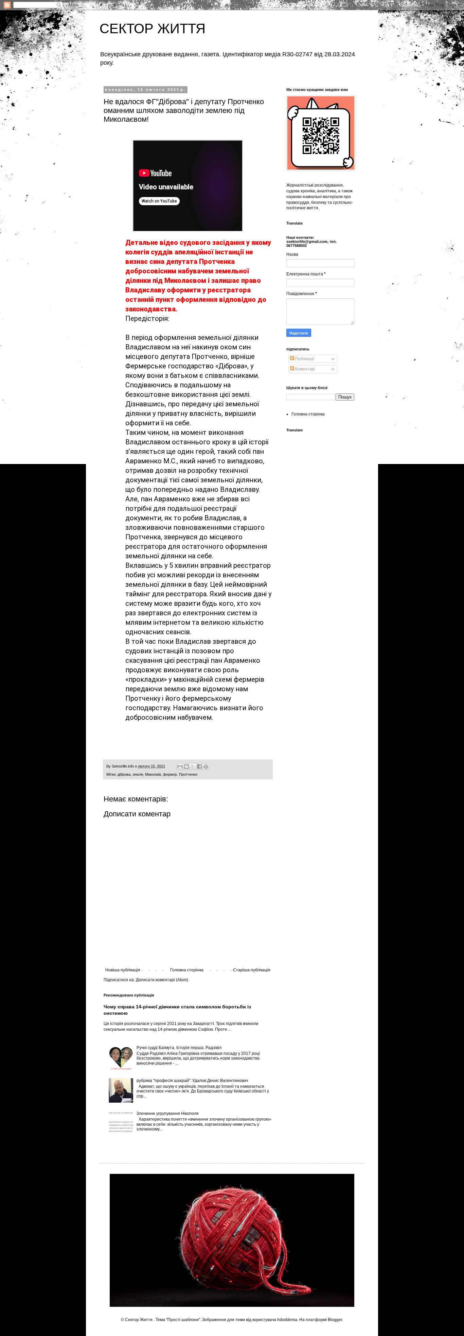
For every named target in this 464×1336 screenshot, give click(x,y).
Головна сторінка (186, 970)
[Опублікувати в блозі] (186, 766)
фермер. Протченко (180, 774)
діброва (124, 774)
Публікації (304, 358)
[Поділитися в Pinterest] (205, 766)
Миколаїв (153, 774)
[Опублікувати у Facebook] (199, 766)
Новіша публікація (122, 970)
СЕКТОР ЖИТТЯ (153, 28)
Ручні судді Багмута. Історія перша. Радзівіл (179, 1047)
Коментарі (304, 369)
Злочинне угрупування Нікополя (168, 1113)
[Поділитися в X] (193, 766)
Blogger (335, 1319)
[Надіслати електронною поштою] (180, 766)
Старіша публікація (251, 970)
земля (137, 774)
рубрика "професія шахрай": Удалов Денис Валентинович (192, 1080)
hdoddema (287, 1319)
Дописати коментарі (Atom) (162, 979)
